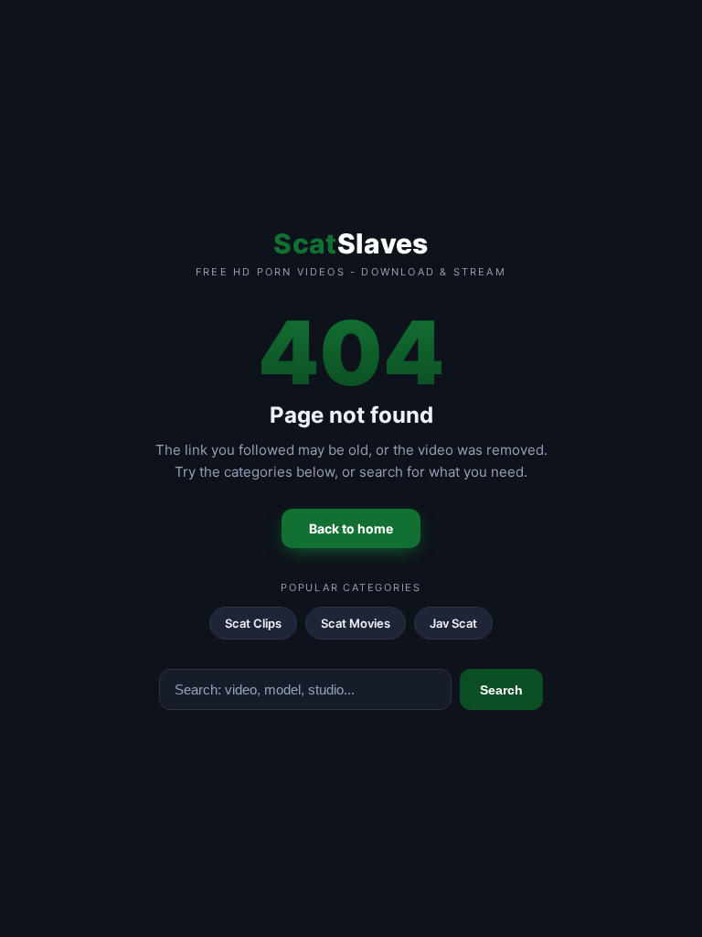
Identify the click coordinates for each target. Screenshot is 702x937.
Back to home (351, 528)
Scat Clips (253, 623)
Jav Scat (453, 623)
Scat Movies (355, 623)
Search (501, 690)
